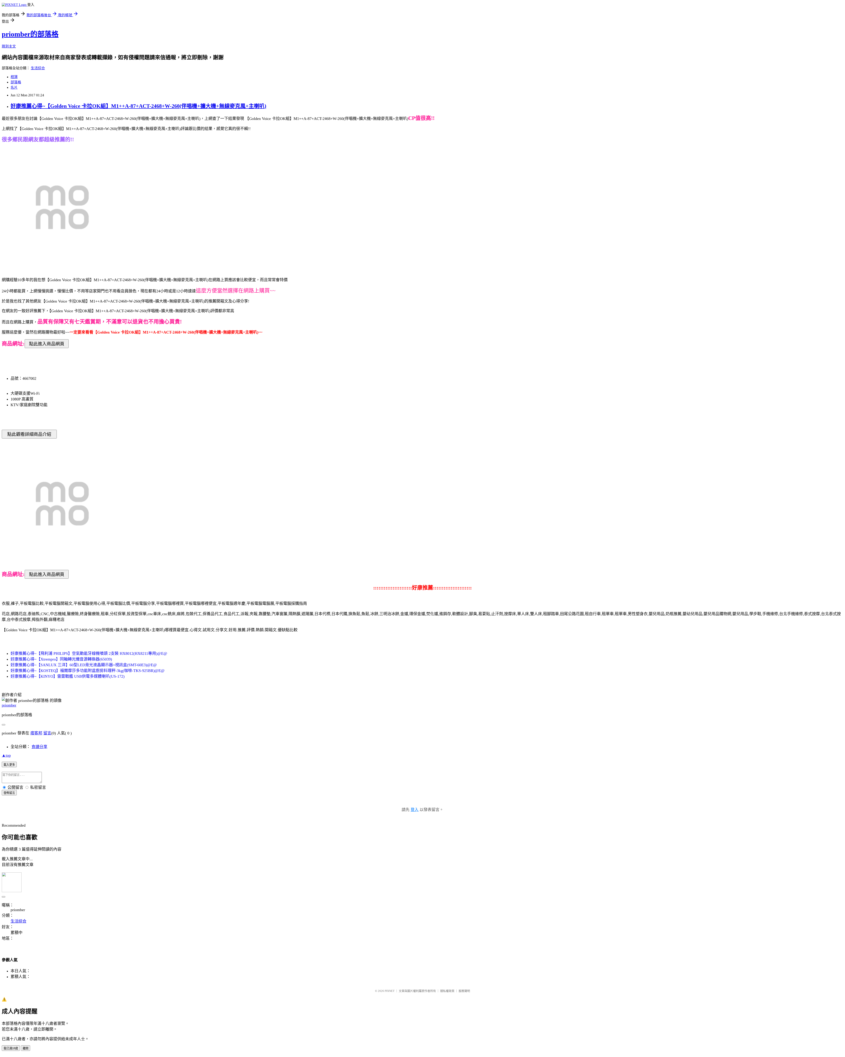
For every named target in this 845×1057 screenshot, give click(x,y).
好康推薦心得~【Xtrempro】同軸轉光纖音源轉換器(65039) (61, 659)
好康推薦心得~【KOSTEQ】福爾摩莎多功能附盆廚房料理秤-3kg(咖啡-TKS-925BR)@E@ (88, 670)
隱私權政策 (447, 991)
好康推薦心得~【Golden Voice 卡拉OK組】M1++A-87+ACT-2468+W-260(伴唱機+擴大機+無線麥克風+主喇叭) (138, 106)
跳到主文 (9, 46)
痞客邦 (36, 733)
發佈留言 (9, 793)
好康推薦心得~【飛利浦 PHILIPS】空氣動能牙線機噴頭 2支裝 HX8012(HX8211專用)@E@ (89, 653)
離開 (25, 1048)
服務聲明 (464, 991)
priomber (9, 705)
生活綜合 (38, 68)
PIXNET (390, 991)
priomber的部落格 (30, 34)
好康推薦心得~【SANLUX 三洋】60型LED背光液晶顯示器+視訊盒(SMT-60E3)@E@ (84, 665)
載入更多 (9, 764)
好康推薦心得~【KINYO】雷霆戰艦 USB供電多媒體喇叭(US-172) (68, 676)
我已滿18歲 (11, 1048)
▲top (6, 755)
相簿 (14, 77)
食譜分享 (39, 747)
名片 (14, 87)
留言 (47, 733)
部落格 (16, 82)
